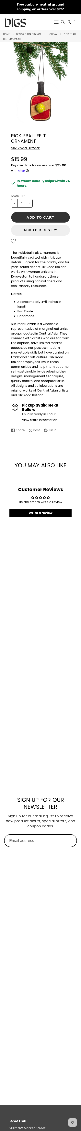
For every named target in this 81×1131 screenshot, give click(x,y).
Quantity (18, 196)
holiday (52, 34)
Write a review (40, 513)
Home (6, 34)
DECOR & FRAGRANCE (28, 34)
